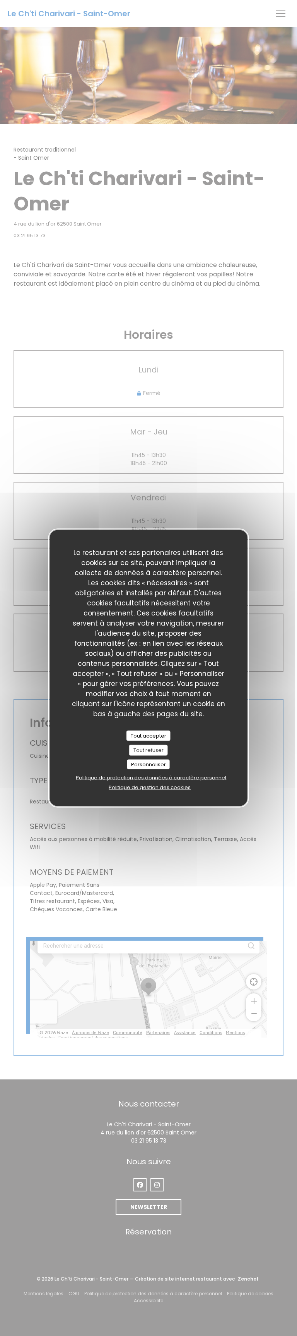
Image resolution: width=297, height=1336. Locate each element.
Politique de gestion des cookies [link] (150, 787)
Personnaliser (148, 764)
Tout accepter (148, 735)
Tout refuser (148, 750)
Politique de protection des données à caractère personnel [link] (151, 777)
